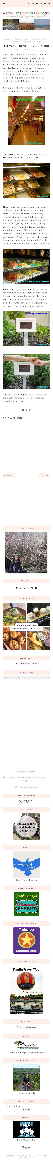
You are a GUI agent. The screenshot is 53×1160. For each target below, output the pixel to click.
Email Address (15, 1106)
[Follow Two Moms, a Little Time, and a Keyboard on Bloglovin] (26, 1028)
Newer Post (9, 475)
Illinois (35, 39)
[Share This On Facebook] (23, 410)
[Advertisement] (26, 504)
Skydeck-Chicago (31, 42)
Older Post (44, 475)
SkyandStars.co (26, 1157)
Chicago (8, 39)
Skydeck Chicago (27, 54)
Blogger (31, 772)
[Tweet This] (26, 410)
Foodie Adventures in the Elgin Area (26, 628)
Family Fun (22, 39)
